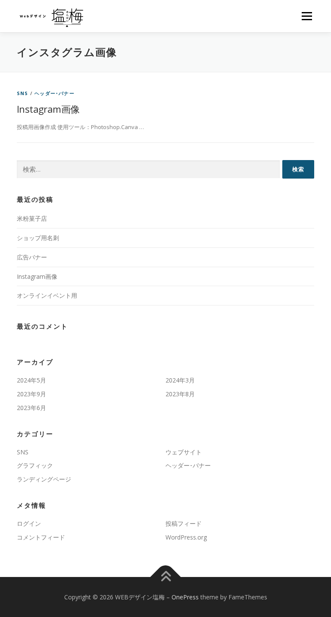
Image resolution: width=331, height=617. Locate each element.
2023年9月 (31, 394)
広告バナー (32, 257)
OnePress (185, 597)
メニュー (306, 16)
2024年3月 (180, 380)
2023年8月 (180, 394)
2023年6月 (31, 408)
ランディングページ (44, 479)
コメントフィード (41, 537)
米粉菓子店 (32, 218)
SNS (22, 93)
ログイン (29, 523)
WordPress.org (186, 537)
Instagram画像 (48, 108)
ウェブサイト (184, 452)
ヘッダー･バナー (54, 93)
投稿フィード (184, 523)
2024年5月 (31, 380)
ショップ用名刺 (38, 238)
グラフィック (35, 465)
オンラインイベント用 (47, 295)
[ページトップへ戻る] (165, 576)
